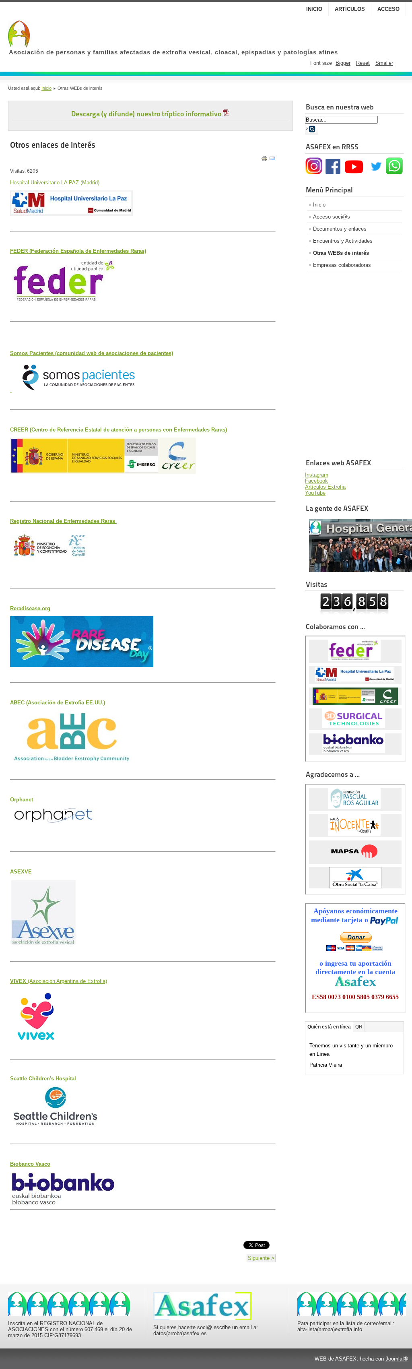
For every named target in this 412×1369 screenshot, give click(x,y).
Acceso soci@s (331, 217)
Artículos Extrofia (325, 487)
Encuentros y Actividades (343, 241)
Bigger (343, 63)
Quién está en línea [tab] (329, 1026)
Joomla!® (396, 1359)
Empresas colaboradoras (342, 265)
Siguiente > (261, 1258)
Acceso (388, 9)
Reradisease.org (30, 608)
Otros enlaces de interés (52, 145)
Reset (363, 63)
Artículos (350, 9)
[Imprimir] (264, 160)
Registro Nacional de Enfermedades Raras (63, 521)
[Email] (272, 160)
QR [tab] (359, 1026)
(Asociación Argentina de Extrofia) (58, 981)
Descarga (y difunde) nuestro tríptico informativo (147, 113)
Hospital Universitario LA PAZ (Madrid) (54, 183)
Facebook (316, 481)
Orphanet (21, 800)
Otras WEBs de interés (341, 253)
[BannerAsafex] (69, 1314)
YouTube (315, 493)
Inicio (314, 9)
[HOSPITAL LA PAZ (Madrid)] (71, 214)
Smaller (384, 63)
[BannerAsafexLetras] (202, 1318)
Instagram (316, 475)
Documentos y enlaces (340, 229)
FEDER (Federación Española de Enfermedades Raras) (78, 251)
